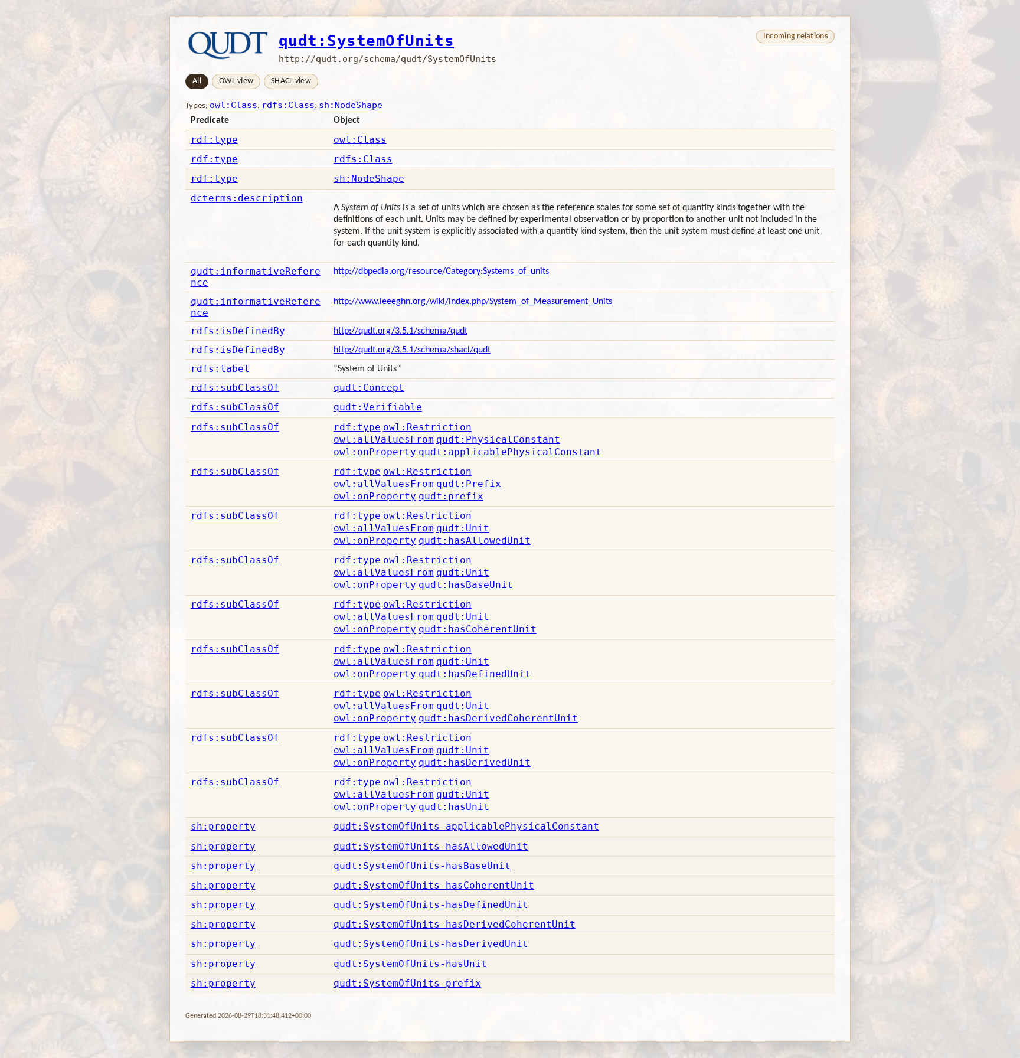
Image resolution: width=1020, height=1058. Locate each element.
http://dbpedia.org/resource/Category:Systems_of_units (441, 271)
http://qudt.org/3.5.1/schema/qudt (401, 331)
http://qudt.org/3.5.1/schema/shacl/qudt (412, 350)
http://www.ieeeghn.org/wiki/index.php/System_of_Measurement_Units (473, 301)
